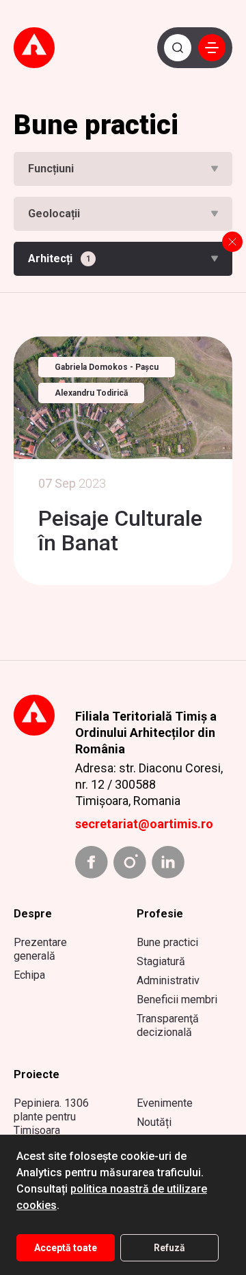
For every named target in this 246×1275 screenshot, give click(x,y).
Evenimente (165, 1103)
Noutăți (154, 1122)
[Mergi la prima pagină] (44, 48)
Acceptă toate (65, 1247)
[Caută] (177, 47)
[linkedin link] (168, 862)
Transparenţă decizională (168, 1025)
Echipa (29, 975)
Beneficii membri (177, 999)
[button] (212, 47)
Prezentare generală (40, 949)
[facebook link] (91, 862)
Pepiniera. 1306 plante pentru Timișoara (51, 1117)
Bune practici (167, 942)
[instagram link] (129, 862)
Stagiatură (161, 961)
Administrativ (168, 980)
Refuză (169, 1247)
